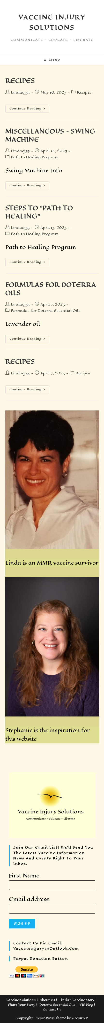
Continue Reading (29, 108)
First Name (24, 875)
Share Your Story (21, 1004)
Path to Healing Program (35, 157)
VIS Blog (86, 1004)
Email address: (30, 899)
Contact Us (52, 1009)
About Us (47, 999)
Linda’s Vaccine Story (76, 999)
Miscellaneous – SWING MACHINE (50, 135)
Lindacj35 (20, 92)
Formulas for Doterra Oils (50, 289)
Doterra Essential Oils (57, 1004)
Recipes (20, 80)
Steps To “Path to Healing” (39, 212)
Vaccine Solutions (21, 999)
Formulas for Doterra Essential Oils (45, 310)
